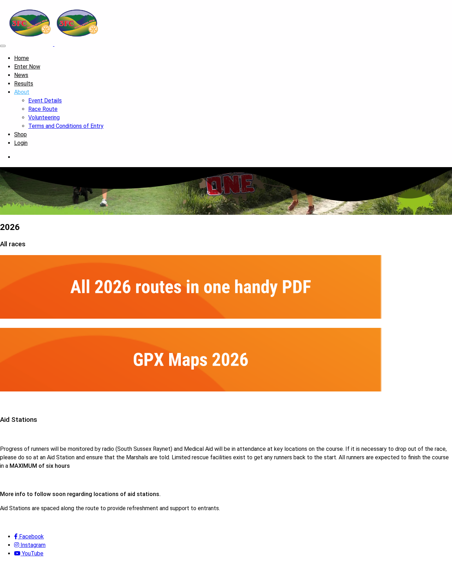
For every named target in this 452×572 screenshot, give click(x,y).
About (21, 92)
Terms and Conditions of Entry (65, 126)
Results (23, 83)
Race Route (43, 109)
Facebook (31, 536)
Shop (20, 134)
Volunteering (44, 117)
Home (21, 58)
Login (21, 143)
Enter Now (27, 66)
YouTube (31, 553)
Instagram (32, 545)
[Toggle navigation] (3, 46)
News (21, 75)
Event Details (45, 100)
